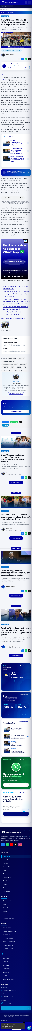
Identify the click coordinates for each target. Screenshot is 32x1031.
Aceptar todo (16, 1028)
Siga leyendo (16, 492)
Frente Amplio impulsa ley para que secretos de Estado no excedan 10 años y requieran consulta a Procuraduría (16, 301)
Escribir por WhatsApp (17, 411)
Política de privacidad (13, 1025)
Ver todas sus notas (15, 393)
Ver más (24, 714)
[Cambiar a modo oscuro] (19, 59)
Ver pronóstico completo (20, 687)
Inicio (3, 12)
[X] (29, 59)
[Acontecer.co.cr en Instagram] (20, 844)
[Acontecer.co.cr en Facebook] (3, 844)
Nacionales (10, 12)
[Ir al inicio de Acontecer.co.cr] (11, 832)
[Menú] (29, 2)
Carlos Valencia (10, 54)
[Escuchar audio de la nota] (4, 66)
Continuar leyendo (15, 482)
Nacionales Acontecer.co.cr (11, 75)
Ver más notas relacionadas (15, 165)
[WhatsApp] (26, 59)
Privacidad (4, 1020)
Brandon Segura (10, 586)
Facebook (6, 422)
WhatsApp (14, 422)
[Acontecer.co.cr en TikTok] (15, 844)
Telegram (6, 425)
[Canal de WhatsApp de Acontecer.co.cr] (7, 844)
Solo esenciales (6, 1028)
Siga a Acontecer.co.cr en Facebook (13, 318)
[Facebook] (22, 59)
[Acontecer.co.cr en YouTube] (11, 844)
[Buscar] (26, 2)
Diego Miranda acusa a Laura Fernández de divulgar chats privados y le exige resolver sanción (16, 294)
